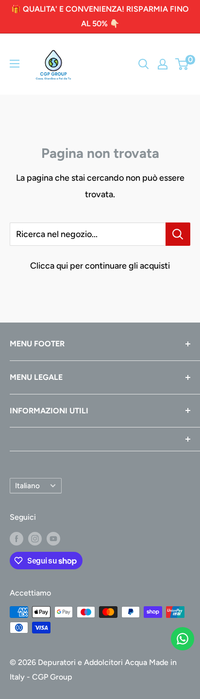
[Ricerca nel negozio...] (178, 234)
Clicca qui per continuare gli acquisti (100, 265)
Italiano (27, 485)
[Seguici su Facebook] (16, 538)
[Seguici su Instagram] (35, 538)
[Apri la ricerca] (143, 64)
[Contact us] (182, 638)
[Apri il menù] (14, 64)
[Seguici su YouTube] (53, 538)
